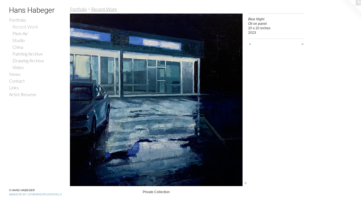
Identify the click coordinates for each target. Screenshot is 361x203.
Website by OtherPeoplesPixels (35, 194)
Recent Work (25, 26)
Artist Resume (22, 94)
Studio (18, 40)
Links (14, 87)
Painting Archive (27, 53)
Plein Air (20, 33)
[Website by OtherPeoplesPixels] (349, 11)
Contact (17, 80)
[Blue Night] (156, 100)
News (15, 74)
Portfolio (17, 20)
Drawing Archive (28, 60)
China (17, 47)
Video (18, 67)
